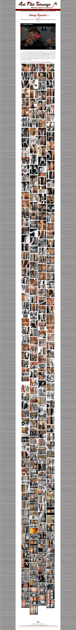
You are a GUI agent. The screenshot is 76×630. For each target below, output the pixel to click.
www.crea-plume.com (41, 623)
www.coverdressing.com (46, 62)
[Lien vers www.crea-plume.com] (38, 621)
